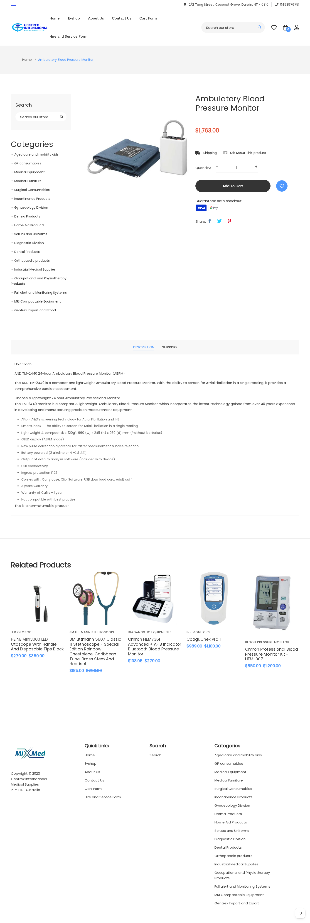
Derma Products (27, 216)
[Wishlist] (282, 186)
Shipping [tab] (169, 347)
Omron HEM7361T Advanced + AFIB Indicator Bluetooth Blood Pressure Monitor (154, 646)
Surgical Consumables (32, 190)
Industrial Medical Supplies (35, 269)
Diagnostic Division (29, 243)
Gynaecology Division (31, 207)
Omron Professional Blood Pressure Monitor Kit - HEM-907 (271, 654)
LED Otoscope (23, 632)
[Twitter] (219, 221)
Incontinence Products (32, 198)
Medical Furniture (28, 181)
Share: (200, 221)
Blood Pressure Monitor (267, 642)
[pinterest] (229, 221)
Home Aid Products (29, 225)
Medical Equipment (29, 172)
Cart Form (148, 18)
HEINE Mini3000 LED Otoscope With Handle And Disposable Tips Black (37, 644)
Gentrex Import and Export (35, 310)
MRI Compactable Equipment (37, 301)
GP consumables (27, 163)
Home (54, 18)
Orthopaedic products (32, 260)
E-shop (74, 18)
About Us (96, 18)
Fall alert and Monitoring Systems (40, 292)
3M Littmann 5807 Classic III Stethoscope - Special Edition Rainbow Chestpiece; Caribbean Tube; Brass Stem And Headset (95, 651)
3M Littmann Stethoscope (92, 632)
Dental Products (27, 251)
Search (155, 755)
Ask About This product (248, 153)
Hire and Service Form (68, 36)
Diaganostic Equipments (150, 632)
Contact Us (121, 18)
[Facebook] (209, 221)
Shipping (209, 153)
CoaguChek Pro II (204, 639)
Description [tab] (143, 347)
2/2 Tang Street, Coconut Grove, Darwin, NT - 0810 (228, 4)
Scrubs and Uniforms (30, 234)
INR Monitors (198, 632)
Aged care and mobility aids (36, 154)
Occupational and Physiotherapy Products (242, 875)
